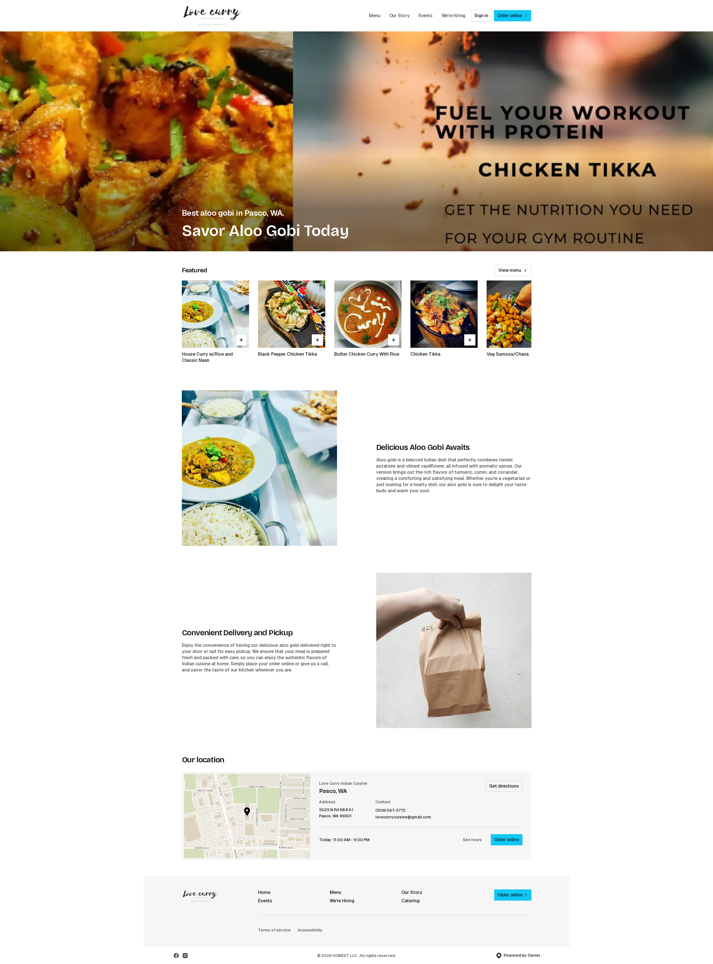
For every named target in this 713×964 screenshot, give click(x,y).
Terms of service (274, 930)
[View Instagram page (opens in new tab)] (185, 955)
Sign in (481, 16)
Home (264, 892)
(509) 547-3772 (390, 810)
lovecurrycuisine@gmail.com (403, 817)
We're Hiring (454, 16)
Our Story (399, 16)
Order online (506, 840)
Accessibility (310, 930)
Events (426, 16)
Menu (374, 16)
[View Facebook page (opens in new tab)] (176, 955)
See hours (472, 839)
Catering (410, 901)
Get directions (504, 786)
